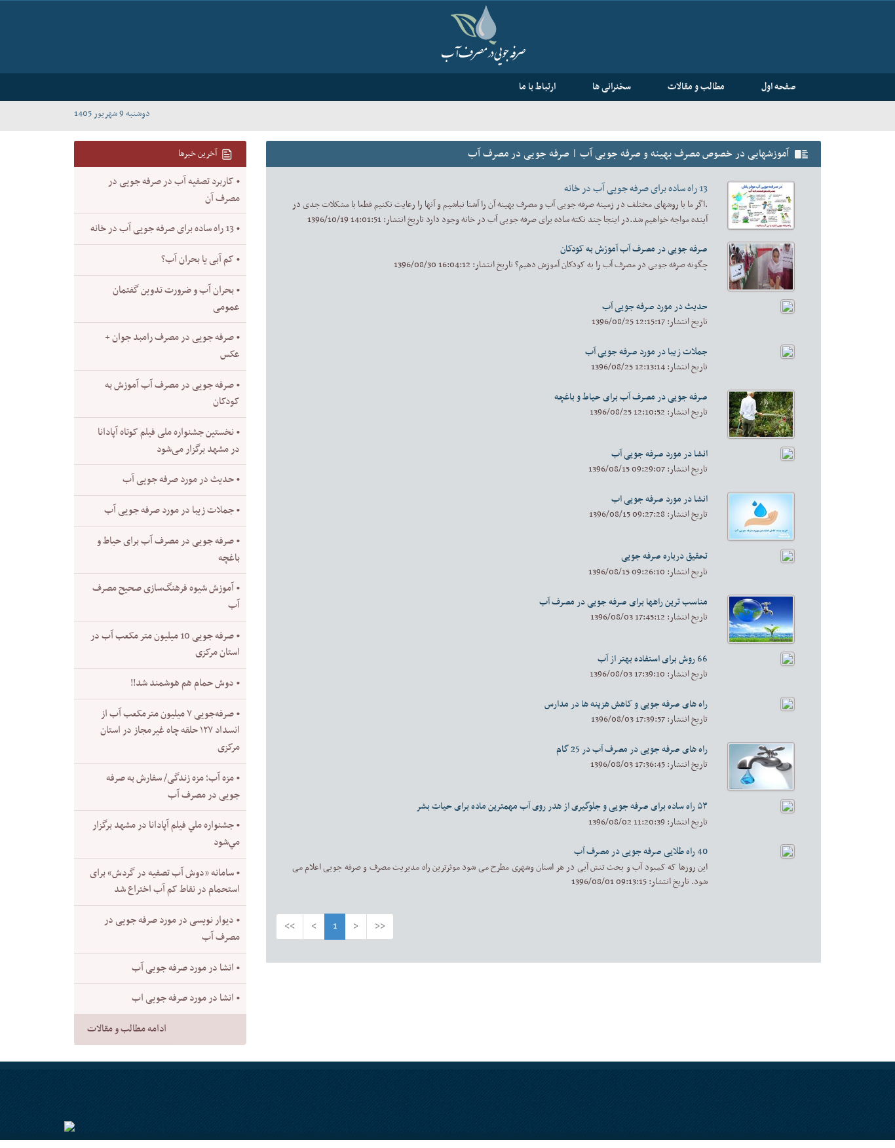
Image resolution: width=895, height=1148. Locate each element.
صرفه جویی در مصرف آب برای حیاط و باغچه (631, 397)
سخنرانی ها (611, 86)
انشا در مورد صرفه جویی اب (659, 499)
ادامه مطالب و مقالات (126, 1029)
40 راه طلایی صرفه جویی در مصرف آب (641, 851)
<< (289, 926)
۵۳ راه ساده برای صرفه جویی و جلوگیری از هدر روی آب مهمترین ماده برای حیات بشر (562, 806)
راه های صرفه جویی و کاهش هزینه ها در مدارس (626, 704)
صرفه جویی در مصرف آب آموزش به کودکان (634, 249)
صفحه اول (778, 86)
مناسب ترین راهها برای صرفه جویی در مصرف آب (623, 602)
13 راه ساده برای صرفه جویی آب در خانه (636, 189)
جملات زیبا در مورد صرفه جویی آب (646, 352)
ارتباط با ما (537, 86)
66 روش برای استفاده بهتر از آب (653, 659)
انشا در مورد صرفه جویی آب (659, 454)
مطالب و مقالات (696, 86)
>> (380, 926)
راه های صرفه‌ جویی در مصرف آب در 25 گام (632, 749)
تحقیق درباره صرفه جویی (664, 556)
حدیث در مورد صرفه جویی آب (655, 306)
